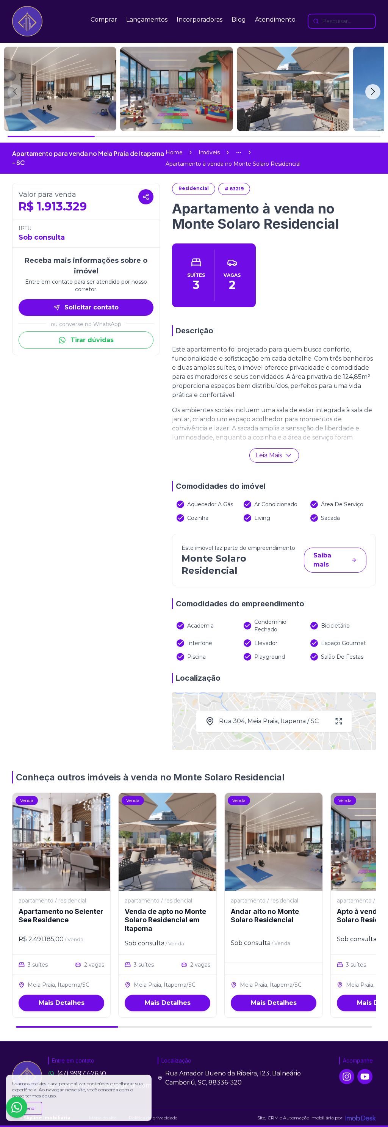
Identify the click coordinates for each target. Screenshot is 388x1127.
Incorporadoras (199, 19)
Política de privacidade (153, 1118)
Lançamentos (146, 19)
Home (174, 152)
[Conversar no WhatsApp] (16, 1107)
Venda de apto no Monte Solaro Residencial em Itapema (165, 919)
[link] (233, 164)
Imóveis (209, 152)
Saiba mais (322, 560)
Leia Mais (269, 455)
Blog (239, 19)
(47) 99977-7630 (81, 1073)
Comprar (104, 19)
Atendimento (275, 19)
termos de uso (40, 1096)
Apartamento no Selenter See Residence (61, 915)
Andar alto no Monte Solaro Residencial (265, 915)
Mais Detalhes (61, 1002)
